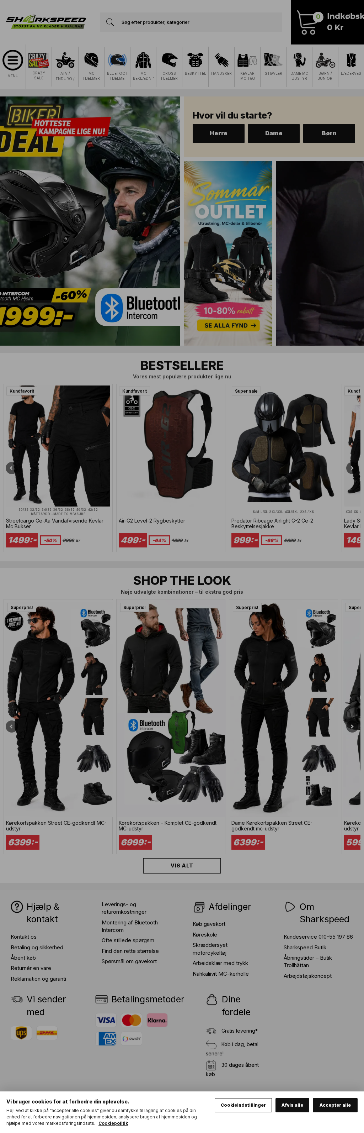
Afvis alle (292, 1105)
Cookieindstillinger (243, 1105)
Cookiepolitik (113, 1123)
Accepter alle (335, 1105)
